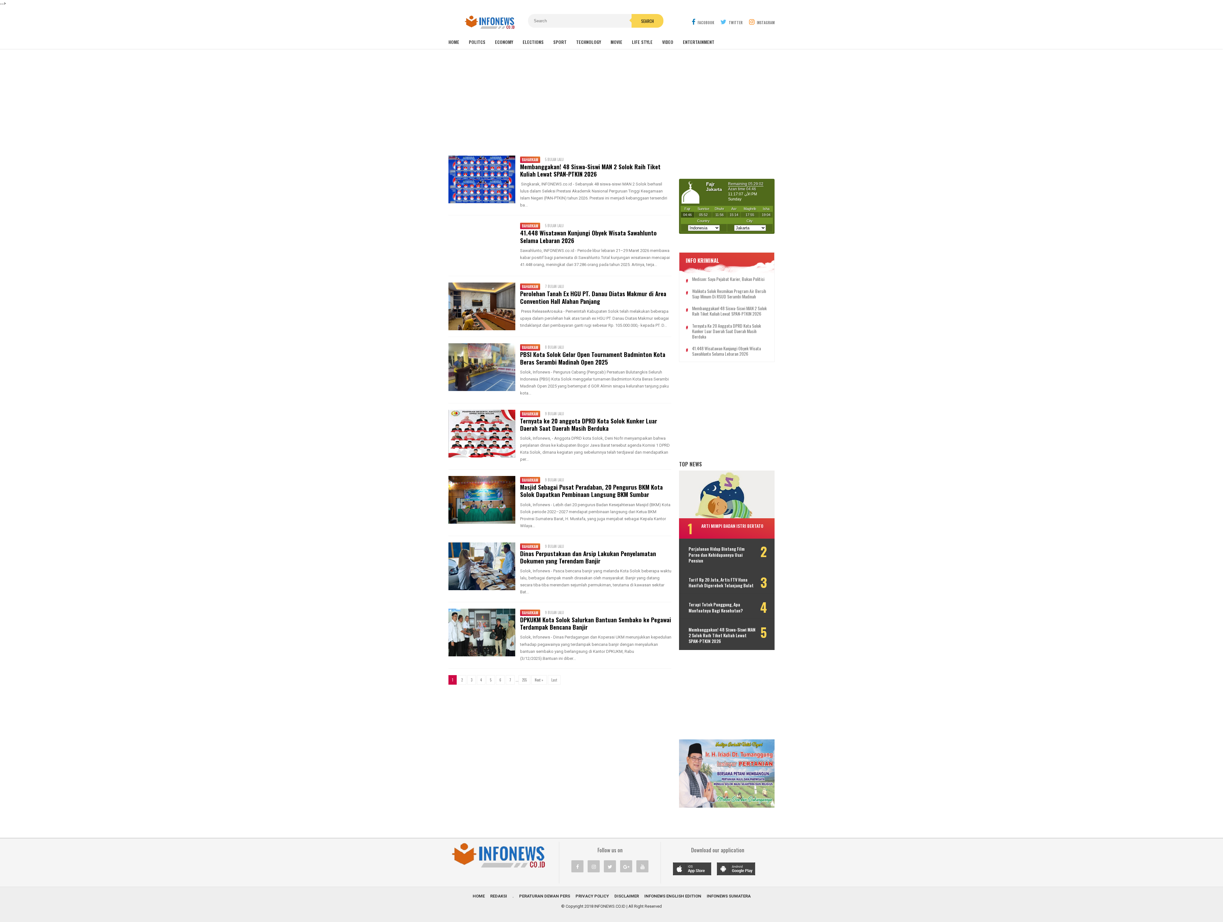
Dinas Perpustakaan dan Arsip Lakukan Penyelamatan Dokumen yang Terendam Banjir (588, 557)
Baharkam (530, 159)
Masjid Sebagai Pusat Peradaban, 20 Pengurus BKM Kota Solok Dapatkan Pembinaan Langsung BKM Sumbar (591, 490)
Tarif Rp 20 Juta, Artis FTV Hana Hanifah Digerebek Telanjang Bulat (721, 582)
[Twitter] (610, 866)
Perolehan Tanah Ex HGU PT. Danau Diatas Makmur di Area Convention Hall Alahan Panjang (593, 297)
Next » (539, 679)
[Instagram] (594, 866)
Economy (504, 41)
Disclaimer (626, 896)
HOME (479, 896)
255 (524, 679)
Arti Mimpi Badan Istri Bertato (732, 525)
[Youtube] (642, 866)
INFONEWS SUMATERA (729, 896)
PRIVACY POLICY (592, 896)
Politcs (477, 41)
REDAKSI (498, 896)
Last (554, 679)
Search (647, 21)
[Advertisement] (611, 101)
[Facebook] (577, 866)
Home (453, 41)
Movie (616, 41)
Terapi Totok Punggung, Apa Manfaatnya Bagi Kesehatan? (716, 607)
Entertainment (698, 41)
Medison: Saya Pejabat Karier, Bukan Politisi (728, 279)
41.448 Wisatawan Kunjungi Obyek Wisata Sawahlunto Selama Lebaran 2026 (588, 236)
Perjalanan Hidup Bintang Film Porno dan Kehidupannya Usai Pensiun (717, 554)
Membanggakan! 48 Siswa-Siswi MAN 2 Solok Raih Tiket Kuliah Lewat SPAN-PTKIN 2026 (590, 170)
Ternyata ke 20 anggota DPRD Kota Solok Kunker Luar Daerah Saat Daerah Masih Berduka (588, 424)
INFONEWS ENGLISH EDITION (672, 896)
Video (667, 41)
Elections (533, 41)
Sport (560, 41)
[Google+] (626, 866)
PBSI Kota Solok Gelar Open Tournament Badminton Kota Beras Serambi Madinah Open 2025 (592, 358)
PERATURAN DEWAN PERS (544, 896)
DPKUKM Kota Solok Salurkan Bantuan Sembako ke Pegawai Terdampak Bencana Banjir (595, 623)
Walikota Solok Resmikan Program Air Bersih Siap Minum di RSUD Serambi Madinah (729, 294)
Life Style (642, 41)
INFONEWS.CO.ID (610, 906)
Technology (588, 41)
